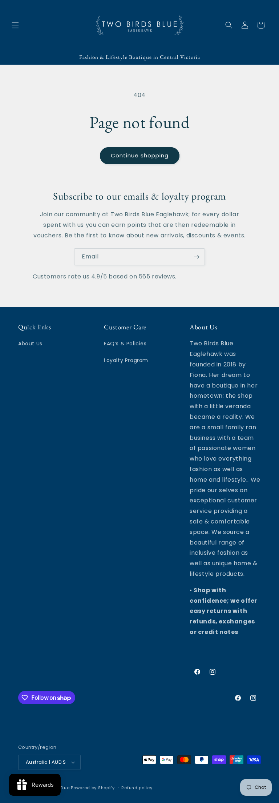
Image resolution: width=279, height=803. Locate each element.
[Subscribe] (197, 256)
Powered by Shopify (93, 788)
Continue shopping (140, 155)
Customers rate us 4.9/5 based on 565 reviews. (105, 276)
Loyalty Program (126, 360)
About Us (30, 343)
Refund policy (136, 788)
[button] (15, 25)
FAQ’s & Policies (125, 343)
